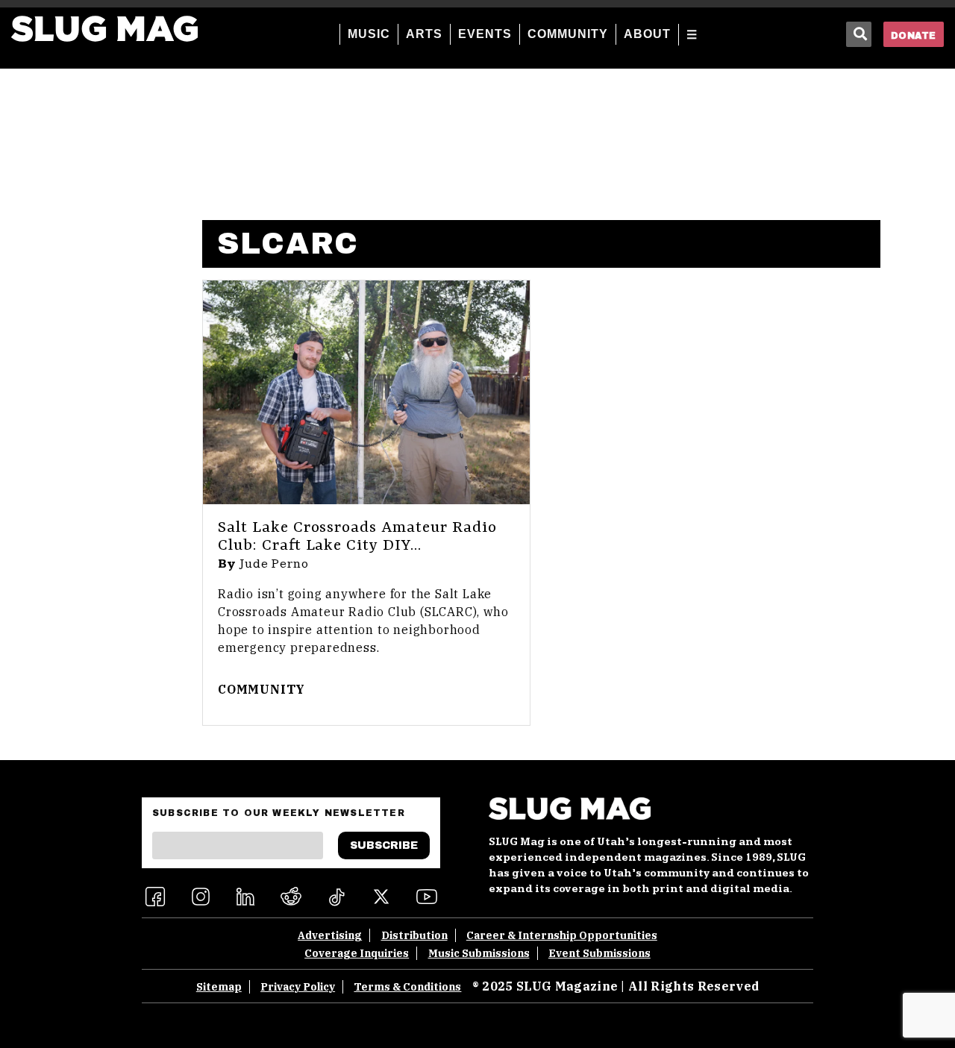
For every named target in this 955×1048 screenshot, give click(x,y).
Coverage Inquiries (356, 953)
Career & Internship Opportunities (561, 935)
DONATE (913, 36)
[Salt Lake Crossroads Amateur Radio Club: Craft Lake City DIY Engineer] (366, 392)
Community (261, 689)
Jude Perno (274, 563)
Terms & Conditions (407, 987)
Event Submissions (599, 953)
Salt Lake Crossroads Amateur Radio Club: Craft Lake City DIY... (357, 537)
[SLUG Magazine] (104, 29)
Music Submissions (479, 953)
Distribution (414, 935)
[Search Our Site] (858, 34)
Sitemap (219, 987)
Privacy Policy (297, 987)
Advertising (330, 935)
